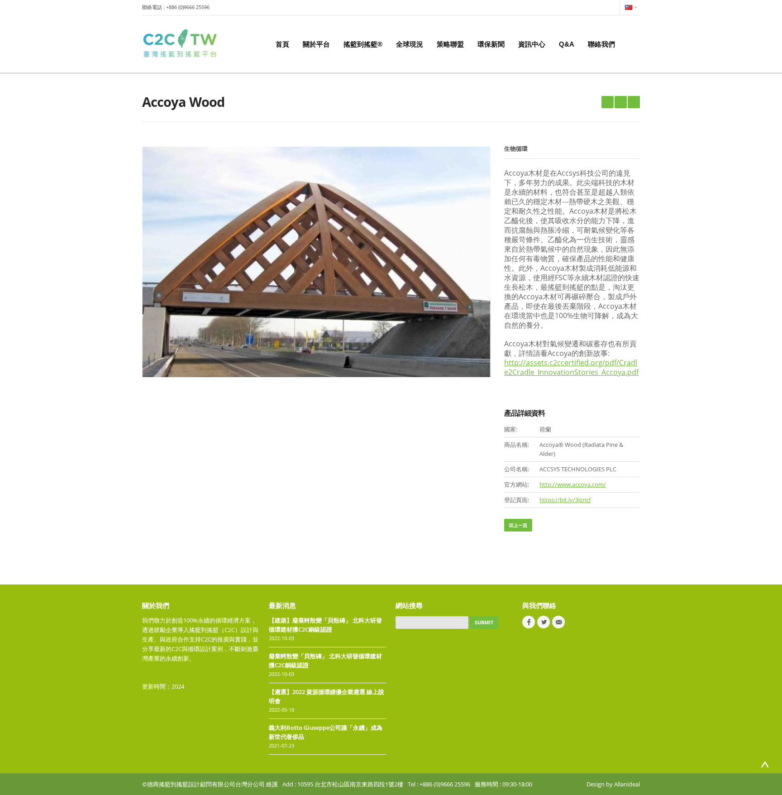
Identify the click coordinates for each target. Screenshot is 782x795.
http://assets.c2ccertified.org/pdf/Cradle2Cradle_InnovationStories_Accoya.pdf (571, 367)
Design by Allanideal (613, 784)
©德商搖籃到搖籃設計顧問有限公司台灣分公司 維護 (210, 784)
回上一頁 (518, 525)
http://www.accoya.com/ (572, 484)
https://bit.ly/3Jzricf (565, 500)
